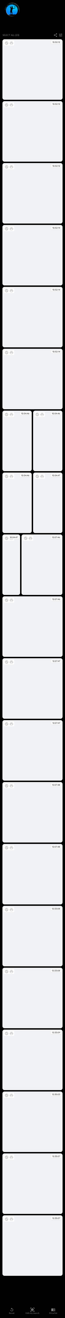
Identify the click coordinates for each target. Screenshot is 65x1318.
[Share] (55, 35)
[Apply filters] (60, 35)
